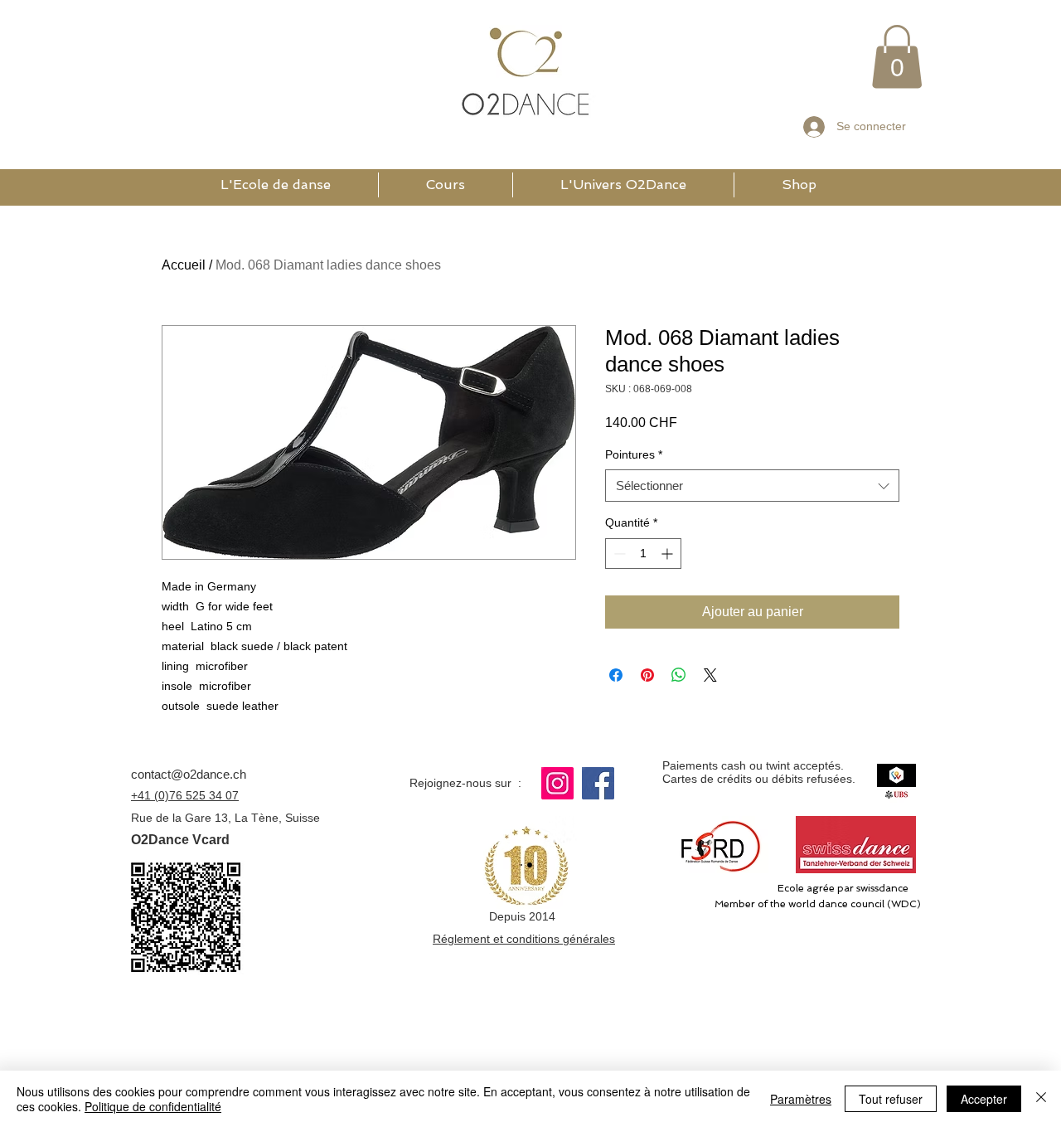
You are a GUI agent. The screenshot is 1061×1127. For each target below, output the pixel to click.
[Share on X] (710, 675)
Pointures (633, 454)
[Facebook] (598, 783)
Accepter (984, 1099)
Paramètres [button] (800, 1099)
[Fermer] (1041, 1099)
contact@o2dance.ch (188, 774)
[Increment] (668, 553)
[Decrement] (618, 553)
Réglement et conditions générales (524, 938)
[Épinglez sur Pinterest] (647, 675)
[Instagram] (557, 783)
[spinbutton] (643, 553)
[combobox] (752, 485)
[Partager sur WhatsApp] (679, 675)
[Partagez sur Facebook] (616, 675)
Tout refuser (891, 1099)
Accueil (184, 265)
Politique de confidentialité (153, 1106)
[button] (896, 56)
